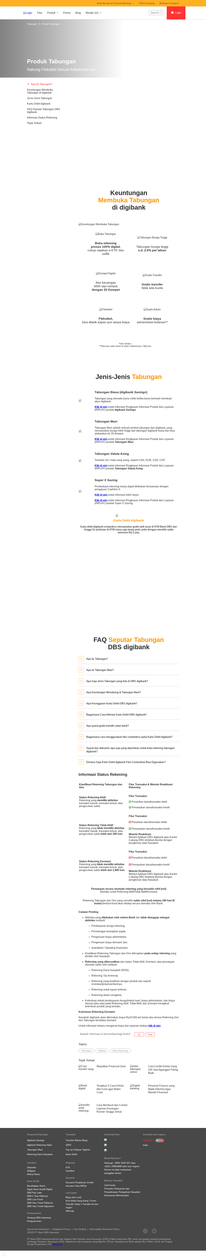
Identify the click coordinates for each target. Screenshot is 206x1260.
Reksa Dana (33, 1174)
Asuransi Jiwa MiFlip (76, 1186)
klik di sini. (57, 1244)
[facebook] (145, 1230)
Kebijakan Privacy (61, 1229)
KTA (68, 1167)
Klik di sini (101, 407)
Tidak (150, 1034)
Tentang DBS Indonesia (39, 1217)
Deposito (31, 1167)
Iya (139, 1034)
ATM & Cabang (146, 3)
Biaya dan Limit (73, 1197)
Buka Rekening (120, 1050)
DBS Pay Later (34, 1192)
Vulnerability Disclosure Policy (104, 1229)
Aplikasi (102, 1050)
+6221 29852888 (113, 1166)
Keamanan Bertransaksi (116, 1195)
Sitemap (70, 1211)
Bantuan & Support (169, 3)
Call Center (110, 1185)
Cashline (70, 1170)
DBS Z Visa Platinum (37, 1196)
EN (157, 1141)
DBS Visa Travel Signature (40, 1206)
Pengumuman (34, 1221)
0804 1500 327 (122, 1163)
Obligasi (31, 1170)
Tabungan (32, 24)
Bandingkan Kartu (36, 1186)
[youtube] (154, 1230)
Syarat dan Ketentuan (38, 1229)
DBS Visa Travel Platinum (40, 1202)
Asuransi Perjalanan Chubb (80, 1182)
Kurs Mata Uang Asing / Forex (81, 1200)
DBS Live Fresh (35, 1199)
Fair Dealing (80, 1229)
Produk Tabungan (51, 24)
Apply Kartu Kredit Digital (39, 1189)
